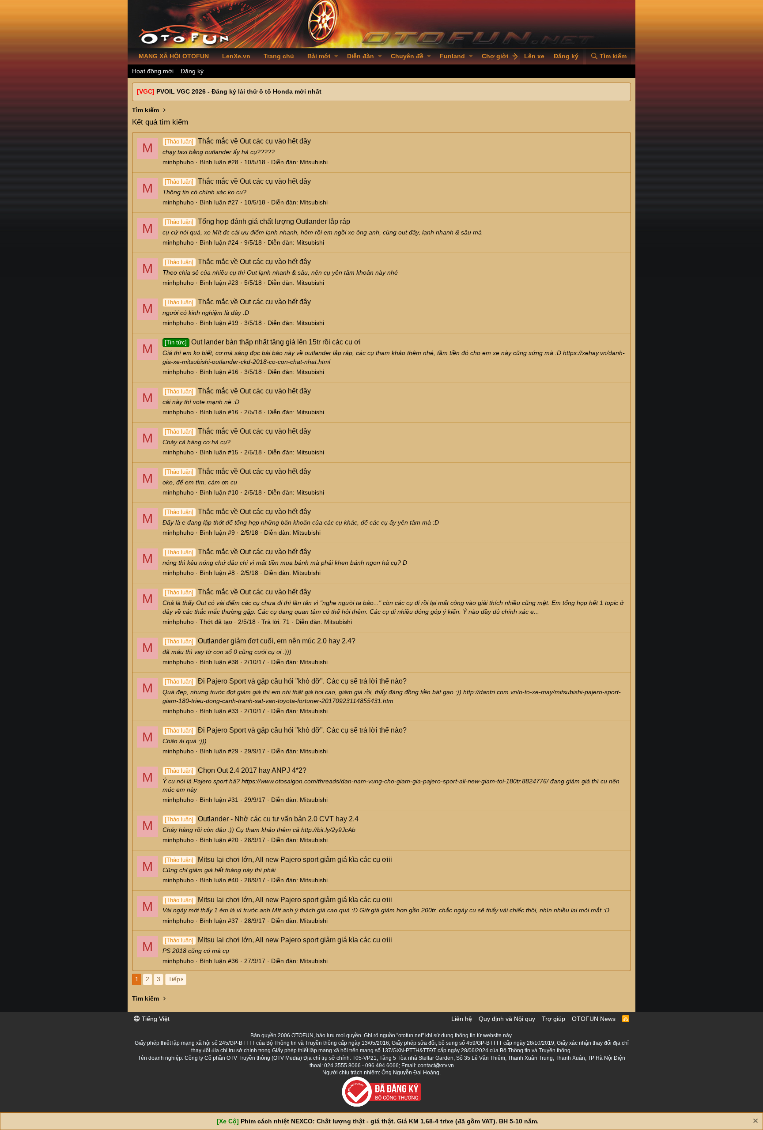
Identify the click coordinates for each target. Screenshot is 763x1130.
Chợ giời (495, 56)
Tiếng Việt (155, 1018)
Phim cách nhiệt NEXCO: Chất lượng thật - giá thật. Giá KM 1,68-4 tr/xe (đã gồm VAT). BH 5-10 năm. (390, 1121)
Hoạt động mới (153, 71)
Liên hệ (461, 1018)
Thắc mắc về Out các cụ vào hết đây (237, 141)
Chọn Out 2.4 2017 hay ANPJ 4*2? (235, 770)
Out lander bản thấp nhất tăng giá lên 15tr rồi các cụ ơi (262, 342)
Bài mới (318, 56)
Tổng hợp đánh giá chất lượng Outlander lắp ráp (257, 221)
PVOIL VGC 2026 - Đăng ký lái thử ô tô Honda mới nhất (238, 91)
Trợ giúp (553, 1018)
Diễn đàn (360, 56)
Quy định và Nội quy (507, 1018)
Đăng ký (192, 71)
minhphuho (178, 162)
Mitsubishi (314, 162)
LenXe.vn (236, 56)
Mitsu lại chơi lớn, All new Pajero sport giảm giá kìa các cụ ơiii (278, 859)
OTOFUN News (594, 1018)
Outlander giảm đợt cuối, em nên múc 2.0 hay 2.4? (260, 641)
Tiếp (174, 979)
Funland (452, 56)
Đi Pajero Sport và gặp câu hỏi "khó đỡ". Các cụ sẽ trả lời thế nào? (285, 681)
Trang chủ (279, 56)
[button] (336, 56)
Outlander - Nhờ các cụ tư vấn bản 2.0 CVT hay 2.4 (261, 819)
